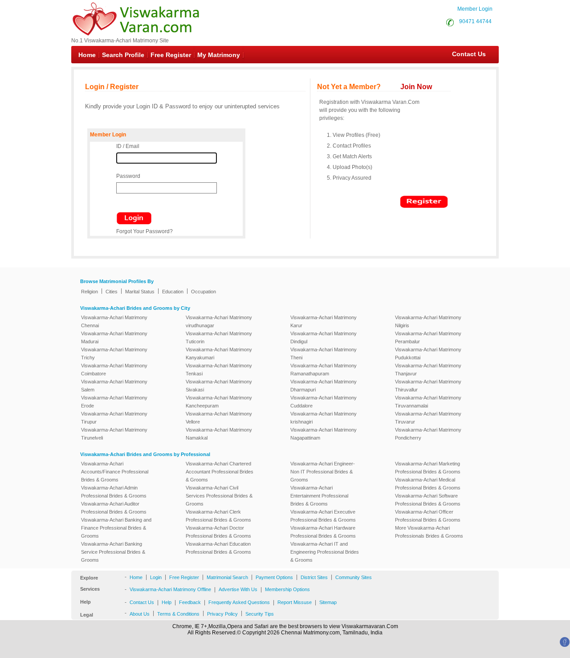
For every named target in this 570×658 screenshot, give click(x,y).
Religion (89, 291)
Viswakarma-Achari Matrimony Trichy (114, 353)
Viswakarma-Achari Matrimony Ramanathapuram (323, 369)
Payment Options (274, 577)
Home (87, 54)
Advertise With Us (238, 589)
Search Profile (123, 54)
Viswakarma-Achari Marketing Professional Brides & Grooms (427, 467)
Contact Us (464, 54)
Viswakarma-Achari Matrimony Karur (323, 321)
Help (166, 602)
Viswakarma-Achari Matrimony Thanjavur (428, 369)
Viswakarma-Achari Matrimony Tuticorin (219, 337)
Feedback (190, 602)
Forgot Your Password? (144, 231)
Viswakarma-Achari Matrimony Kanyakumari (219, 353)
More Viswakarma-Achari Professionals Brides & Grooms (429, 532)
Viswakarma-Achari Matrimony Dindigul (323, 337)
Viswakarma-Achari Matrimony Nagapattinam (323, 433)
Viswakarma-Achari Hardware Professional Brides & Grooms (323, 532)
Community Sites (353, 577)
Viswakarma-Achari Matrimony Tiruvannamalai (428, 401)
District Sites (314, 577)
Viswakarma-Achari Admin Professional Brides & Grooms (114, 491)
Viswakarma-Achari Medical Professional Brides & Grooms (427, 483)
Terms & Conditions (178, 614)
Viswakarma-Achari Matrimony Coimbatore (114, 369)
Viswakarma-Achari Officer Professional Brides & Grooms (427, 515)
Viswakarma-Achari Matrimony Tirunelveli (114, 433)
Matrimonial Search (227, 577)
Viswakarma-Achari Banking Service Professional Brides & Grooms (113, 552)
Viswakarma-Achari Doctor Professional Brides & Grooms (218, 532)
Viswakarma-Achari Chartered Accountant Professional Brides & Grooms (219, 471)
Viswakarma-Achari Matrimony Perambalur (428, 337)
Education (172, 291)
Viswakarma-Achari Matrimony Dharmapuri (323, 385)
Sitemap (328, 602)
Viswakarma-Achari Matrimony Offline (170, 589)
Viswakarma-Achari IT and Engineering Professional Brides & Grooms (324, 552)
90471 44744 (475, 21)
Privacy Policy (222, 614)
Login (156, 577)
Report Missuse (294, 602)
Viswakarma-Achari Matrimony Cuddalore (323, 401)
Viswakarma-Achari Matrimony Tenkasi (219, 369)
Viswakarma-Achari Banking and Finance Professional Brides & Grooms (116, 528)
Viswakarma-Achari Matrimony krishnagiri (323, 417)
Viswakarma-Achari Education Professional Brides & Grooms (218, 548)
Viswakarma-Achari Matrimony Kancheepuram (219, 401)
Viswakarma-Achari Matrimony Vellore (219, 417)
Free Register (171, 54)
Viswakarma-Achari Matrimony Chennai (114, 321)
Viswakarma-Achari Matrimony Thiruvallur (428, 385)
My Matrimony (218, 54)
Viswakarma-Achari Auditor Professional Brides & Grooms (114, 507)
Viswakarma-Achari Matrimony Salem (114, 385)
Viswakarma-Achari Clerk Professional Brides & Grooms (218, 515)
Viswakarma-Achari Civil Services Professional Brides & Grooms (219, 495)
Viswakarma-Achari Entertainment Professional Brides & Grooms (319, 495)
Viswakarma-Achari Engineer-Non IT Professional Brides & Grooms (322, 471)
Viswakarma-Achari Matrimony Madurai (114, 337)
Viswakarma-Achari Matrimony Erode (114, 401)
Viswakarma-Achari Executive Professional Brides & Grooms (323, 515)
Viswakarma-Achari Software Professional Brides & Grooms (427, 499)
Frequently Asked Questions (239, 602)
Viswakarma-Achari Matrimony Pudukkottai (428, 353)
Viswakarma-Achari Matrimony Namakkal (219, 433)
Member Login (475, 9)
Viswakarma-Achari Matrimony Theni (323, 353)
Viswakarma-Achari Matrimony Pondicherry (428, 433)
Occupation (203, 291)
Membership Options (287, 589)
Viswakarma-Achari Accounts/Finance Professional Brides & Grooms (114, 471)
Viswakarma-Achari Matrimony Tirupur (114, 417)
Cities (112, 291)
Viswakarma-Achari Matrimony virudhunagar (219, 321)
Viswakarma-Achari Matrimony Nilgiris (428, 321)
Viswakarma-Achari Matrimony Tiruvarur (428, 417)
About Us (140, 614)
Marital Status (140, 291)
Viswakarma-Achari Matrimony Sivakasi (219, 385)
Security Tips (259, 614)
